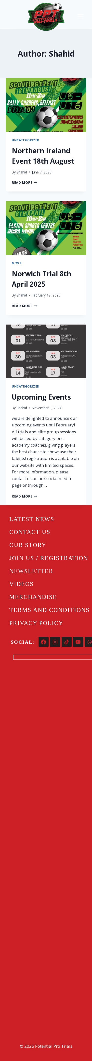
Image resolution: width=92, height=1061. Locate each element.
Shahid (21, 172)
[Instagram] (55, 642)
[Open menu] (80, 16)
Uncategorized (25, 140)
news (16, 263)
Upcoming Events (41, 397)
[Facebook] (44, 642)
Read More (25, 182)
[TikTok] (67, 642)
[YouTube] (78, 642)
